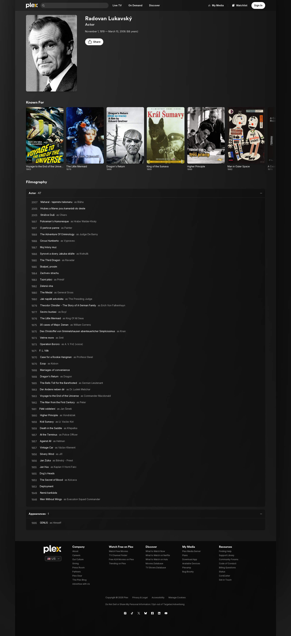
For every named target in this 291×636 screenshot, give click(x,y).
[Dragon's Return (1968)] (125, 139)
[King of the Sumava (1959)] (165, 139)
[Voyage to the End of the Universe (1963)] (45, 139)
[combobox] (77, 5)
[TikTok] (132, 613)
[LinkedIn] (159, 613)
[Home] (32, 5)
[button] (94, 41)
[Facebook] (152, 613)
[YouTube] (166, 613)
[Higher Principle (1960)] (206, 139)
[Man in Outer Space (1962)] (246, 139)
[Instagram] (125, 613)
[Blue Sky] (145, 613)
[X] (138, 613)
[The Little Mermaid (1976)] (85, 139)
